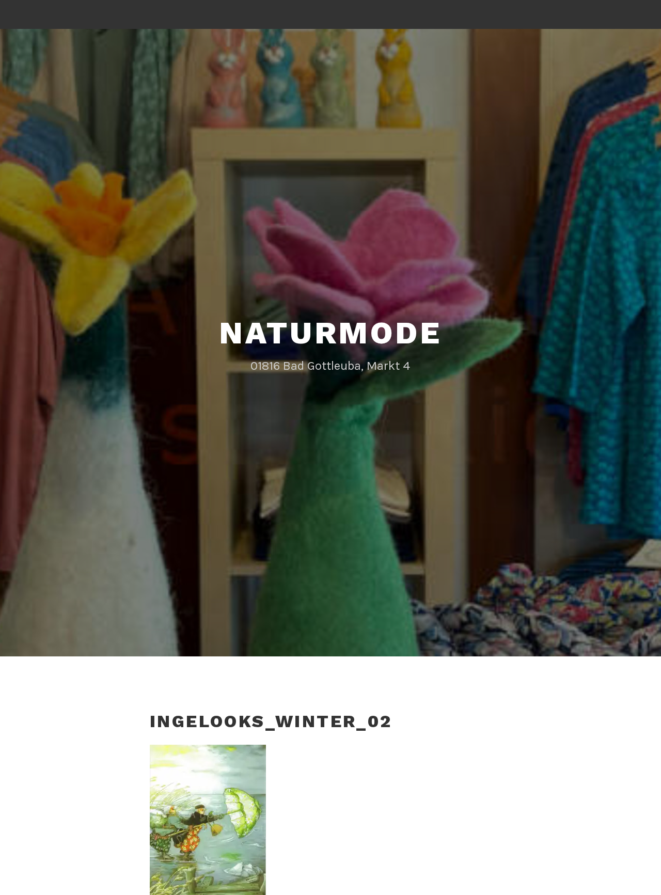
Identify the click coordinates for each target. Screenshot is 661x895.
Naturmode (330, 333)
